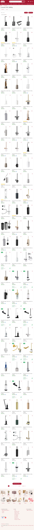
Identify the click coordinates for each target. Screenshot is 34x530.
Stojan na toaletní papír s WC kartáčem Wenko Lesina (9, 75)
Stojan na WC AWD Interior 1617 (16, 320)
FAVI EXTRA (16, 517)
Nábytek (3, 495)
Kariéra (3, 512)
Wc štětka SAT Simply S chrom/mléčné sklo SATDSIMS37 (9, 59)
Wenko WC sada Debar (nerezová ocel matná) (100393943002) (10, 442)
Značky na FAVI (16, 512)
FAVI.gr (32, 525)
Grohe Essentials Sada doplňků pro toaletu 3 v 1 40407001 (20, 59)
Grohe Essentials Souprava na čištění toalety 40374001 (20, 43)
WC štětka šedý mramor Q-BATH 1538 (17, 373)
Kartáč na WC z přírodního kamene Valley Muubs (8, 282)
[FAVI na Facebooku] (2, 517)
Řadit (26, 12)
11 (32, 142)
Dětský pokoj (20, 503)
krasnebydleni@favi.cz (6, 510)
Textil (14, 495)
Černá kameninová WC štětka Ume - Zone (18, 200)
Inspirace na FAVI (16, 513)
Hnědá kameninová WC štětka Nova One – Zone (8, 169)
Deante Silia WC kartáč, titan (5, 458)
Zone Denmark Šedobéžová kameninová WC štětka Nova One (21, 90)
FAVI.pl (11, 525)
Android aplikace (30, 510)
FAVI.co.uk (26, 525)
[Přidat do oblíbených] (32, 48)
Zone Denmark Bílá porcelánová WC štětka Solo (19, 106)
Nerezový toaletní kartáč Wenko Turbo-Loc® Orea (8, 43)
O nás (15, 510)
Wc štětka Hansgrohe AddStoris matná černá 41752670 (20, 122)
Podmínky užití (16, 518)
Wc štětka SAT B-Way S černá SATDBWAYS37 (18, 75)
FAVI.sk (9, 525)
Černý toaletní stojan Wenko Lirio (6, 411)
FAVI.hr (19, 525)
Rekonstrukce (25, 495)
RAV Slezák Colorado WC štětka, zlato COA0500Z (19, 232)
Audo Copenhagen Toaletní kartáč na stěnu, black (8, 301)
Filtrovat (31, 12)
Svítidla (20, 495)
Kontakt (3, 511)
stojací (7, 9)
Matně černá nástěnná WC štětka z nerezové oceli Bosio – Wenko (21, 216)
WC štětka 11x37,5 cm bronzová (27, 200)
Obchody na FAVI (16, 511)
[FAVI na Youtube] (5, 517)
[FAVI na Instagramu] (3, 517)
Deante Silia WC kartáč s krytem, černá (18, 458)
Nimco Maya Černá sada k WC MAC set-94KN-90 (19, 392)
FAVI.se (24, 525)
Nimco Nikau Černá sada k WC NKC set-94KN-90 (8, 320)
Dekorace (8, 495)
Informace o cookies (17, 519)
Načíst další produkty (16, 483)
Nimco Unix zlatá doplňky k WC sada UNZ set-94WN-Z (20, 354)
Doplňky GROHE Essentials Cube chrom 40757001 (8, 216)
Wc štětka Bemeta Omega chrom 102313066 (7, 122)
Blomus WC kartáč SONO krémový (28, 392)
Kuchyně (31, 495)
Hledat (23, 1)
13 (32, 32)
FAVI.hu (16, 525)
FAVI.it (21, 525)
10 (32, 189)
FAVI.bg (30, 525)
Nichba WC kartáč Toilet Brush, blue (6, 373)
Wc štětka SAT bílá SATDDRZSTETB (6, 106)
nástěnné (2, 9)
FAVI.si (2, 526)
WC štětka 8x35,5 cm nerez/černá (17, 169)
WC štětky (5, 5)
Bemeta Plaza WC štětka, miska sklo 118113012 (8, 354)
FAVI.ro (14, 525)
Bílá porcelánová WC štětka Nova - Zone (18, 263)
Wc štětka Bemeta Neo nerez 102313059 (7, 232)
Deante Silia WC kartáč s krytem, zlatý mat (18, 411)
